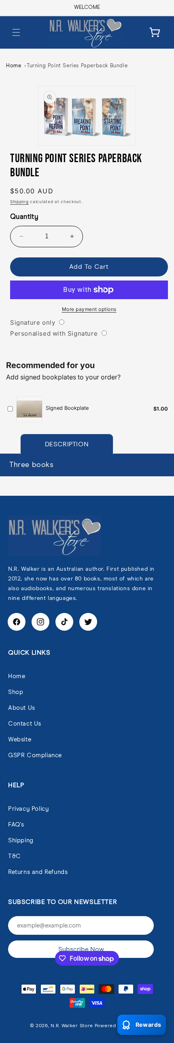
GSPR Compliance (35, 755)
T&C (14, 856)
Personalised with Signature (54, 333)
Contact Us (24, 724)
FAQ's (16, 825)
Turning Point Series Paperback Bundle (77, 66)
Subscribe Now (81, 949)
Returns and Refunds (38, 872)
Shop (15, 692)
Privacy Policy (28, 809)
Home (13, 66)
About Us (21, 708)
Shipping (19, 201)
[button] (16, 32)
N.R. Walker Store (72, 1026)
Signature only (32, 322)
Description (67, 444)
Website (19, 740)
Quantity (24, 217)
